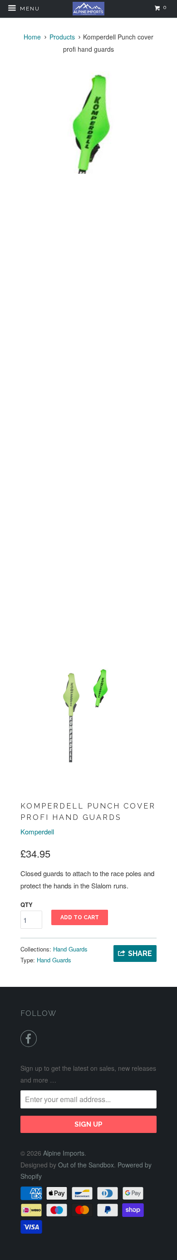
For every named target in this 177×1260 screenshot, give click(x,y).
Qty (26, 904)
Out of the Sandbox (86, 1164)
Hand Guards (70, 949)
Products (62, 36)
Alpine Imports (63, 1152)
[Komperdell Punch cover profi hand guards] (88, 122)
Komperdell (37, 831)
